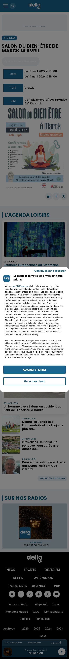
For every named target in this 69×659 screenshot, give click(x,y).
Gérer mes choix (34, 381)
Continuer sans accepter (50, 271)
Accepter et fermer (34, 369)
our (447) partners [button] (21, 286)
